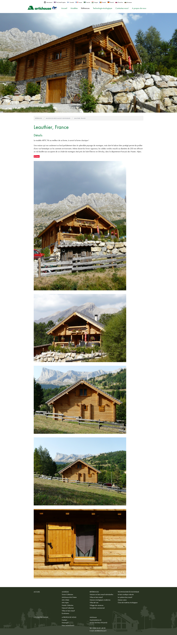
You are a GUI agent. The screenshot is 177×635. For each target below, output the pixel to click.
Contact (64, 620)
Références (85, 8)
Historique (65, 623)
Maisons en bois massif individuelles (58, 118)
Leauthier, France (79, 118)
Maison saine (122, 600)
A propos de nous (139, 8)
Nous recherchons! (68, 625)
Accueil (64, 8)
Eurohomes (65, 613)
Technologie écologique (102, 8)
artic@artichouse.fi (100, 631)
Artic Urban (65, 600)
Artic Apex (65, 602)
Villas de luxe (94, 602)
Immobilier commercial (97, 608)
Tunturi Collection (67, 594)
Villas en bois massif (68, 611)
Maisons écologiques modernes (100, 600)
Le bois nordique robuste (126, 594)
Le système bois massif (125, 597)
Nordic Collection (67, 605)
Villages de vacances (96, 605)
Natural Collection (68, 608)
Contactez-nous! (122, 8)
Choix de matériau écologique (128, 602)
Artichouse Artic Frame (69, 597)
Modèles (74, 8)
